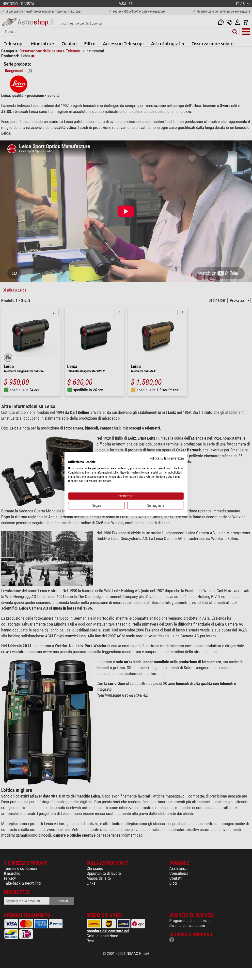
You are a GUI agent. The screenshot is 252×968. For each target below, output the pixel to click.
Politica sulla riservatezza (166, 458)
